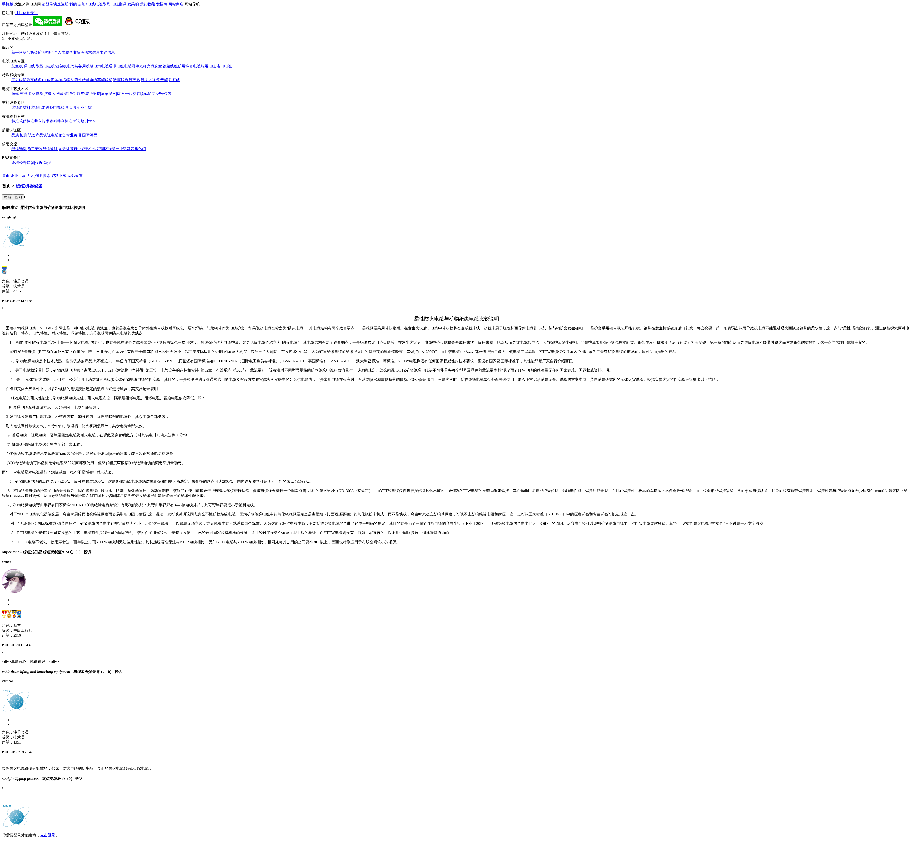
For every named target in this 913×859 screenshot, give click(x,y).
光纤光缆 (146, 66)
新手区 (17, 52)
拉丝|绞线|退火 (23, 94)
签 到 (18, 197)
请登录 (47, 4)
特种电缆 (89, 80)
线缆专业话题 (119, 149)
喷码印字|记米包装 (155, 94)
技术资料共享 (53, 121)
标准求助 (19, 121)
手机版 (7, 4)
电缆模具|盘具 (65, 107)
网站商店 (176, 4)
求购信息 (107, 52)
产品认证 (43, 135)
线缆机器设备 (41, 107)
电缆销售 (58, 135)
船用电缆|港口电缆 (216, 66)
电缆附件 (131, 66)
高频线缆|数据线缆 (112, 80)
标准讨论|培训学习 (80, 121)
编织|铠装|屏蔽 (96, 94)
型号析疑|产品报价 (38, 52)
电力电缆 (101, 66)
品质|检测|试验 (23, 135)
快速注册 (60, 4)
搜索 (46, 176)
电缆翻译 (118, 4)
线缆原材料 (20, 107)
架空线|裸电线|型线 (27, 66)
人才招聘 (34, 176)
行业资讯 (81, 149)
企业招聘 (76, 52)
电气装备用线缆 (80, 66)
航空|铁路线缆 (166, 66)
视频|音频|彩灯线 (166, 80)
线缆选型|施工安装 (27, 149)
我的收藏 (147, 4)
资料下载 (59, 176)
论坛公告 (19, 163)
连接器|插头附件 (68, 80)
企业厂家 (84, 107)
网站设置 (75, 176)
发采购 (133, 4)
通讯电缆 (116, 66)
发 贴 (7, 197)
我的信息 (78, 4)
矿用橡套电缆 (189, 66)
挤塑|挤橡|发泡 (48, 94)
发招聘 (161, 4)
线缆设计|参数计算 (58, 149)
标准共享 (34, 121)
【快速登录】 (26, 13)
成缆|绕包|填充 (72, 94)
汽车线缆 (34, 80)
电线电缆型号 (98, 4)
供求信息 (92, 52)
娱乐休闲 (138, 149)
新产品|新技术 (140, 80)
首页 (6, 176)
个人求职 (61, 52)
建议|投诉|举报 (39, 163)
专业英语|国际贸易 (81, 135)
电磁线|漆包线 (55, 66)
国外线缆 (19, 80)
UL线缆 (48, 80)
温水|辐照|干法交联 (124, 94)
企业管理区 (98, 149)
